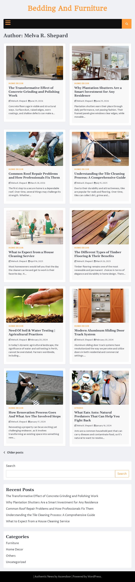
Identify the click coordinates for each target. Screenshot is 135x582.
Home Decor (16, 83)
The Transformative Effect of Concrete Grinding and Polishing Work (34, 92)
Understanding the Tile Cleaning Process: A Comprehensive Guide (100, 176)
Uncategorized (16, 562)
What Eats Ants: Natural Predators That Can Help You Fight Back (97, 416)
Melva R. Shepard (19, 101)
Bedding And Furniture (67, 8)
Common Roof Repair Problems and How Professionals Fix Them (34, 176)
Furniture (12, 543)
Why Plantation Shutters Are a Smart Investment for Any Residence (98, 92)
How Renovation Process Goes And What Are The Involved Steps (35, 414)
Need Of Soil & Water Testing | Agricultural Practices (32, 332)
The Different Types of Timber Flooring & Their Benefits (97, 254)
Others (78, 408)
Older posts (15, 453)
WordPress (94, 576)
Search (10, 466)
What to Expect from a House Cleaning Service (31, 254)
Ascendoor (64, 576)
